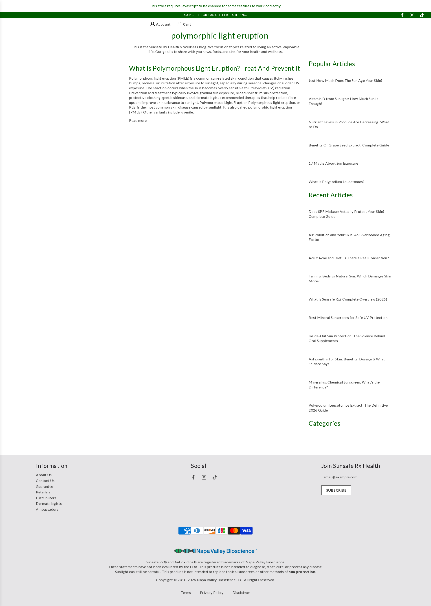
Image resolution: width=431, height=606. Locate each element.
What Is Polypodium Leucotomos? (337, 181)
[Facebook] (402, 15)
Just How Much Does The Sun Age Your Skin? (346, 80)
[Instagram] (412, 15)
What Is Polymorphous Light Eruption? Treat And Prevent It (214, 68)
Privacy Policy (212, 592)
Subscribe (336, 490)
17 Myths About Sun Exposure (333, 163)
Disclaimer (241, 592)
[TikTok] (422, 15)
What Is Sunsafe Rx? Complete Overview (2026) (348, 299)
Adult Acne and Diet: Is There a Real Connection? (349, 258)
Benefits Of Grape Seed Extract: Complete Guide (349, 145)
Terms (186, 592)
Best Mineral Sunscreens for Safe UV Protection (348, 317)
